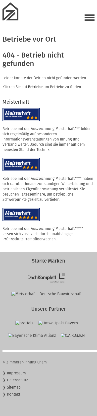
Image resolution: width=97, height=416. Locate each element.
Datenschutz (17, 380)
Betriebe (35, 87)
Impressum (16, 373)
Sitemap (14, 387)
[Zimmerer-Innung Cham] (12, 19)
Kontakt (13, 394)
